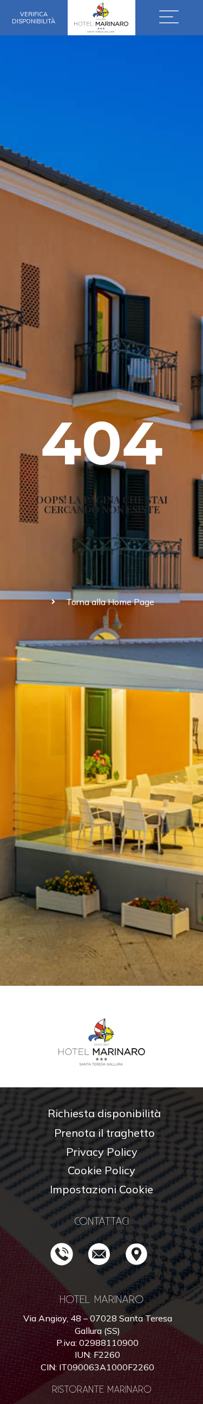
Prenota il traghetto (104, 1132)
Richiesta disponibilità (104, 1113)
